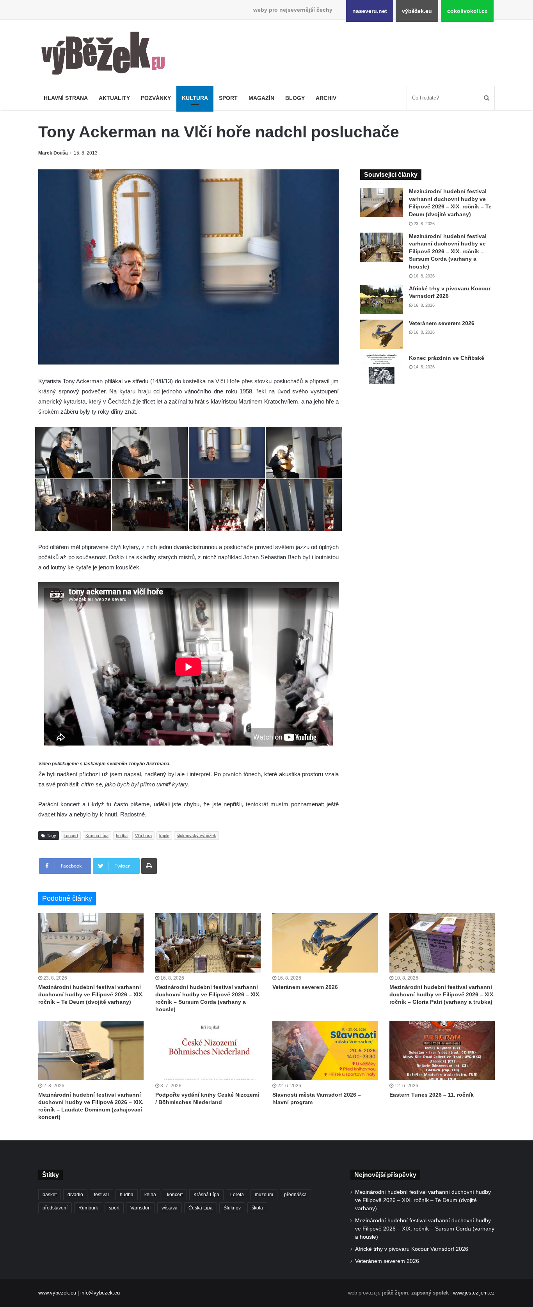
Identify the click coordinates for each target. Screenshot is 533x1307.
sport (114, 1208)
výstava (170, 1208)
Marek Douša (53, 153)
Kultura (195, 98)
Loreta (237, 1194)
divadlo (75, 1194)
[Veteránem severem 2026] (381, 334)
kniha (150, 1194)
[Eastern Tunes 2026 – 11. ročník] (442, 1050)
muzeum (264, 1194)
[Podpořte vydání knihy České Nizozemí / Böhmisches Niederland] (208, 1050)
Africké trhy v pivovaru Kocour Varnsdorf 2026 (411, 1249)
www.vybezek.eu (57, 1293)
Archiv (326, 98)
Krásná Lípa (96, 835)
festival (101, 1194)
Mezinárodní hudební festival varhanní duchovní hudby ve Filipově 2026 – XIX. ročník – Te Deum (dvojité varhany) (91, 994)
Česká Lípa (200, 1208)
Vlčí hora (143, 835)
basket (50, 1194)
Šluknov (232, 1208)
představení (55, 1208)
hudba (122, 835)
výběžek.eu (417, 11)
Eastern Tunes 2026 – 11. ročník (431, 1095)
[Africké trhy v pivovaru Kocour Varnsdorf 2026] (381, 299)
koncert (71, 835)
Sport (228, 98)
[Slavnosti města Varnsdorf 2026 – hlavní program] (325, 1050)
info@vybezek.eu (100, 1293)
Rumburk (88, 1208)
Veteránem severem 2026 (441, 323)
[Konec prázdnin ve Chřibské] (381, 369)
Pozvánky (156, 98)
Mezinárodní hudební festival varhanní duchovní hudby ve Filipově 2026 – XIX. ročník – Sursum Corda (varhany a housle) (448, 251)
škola (257, 1208)
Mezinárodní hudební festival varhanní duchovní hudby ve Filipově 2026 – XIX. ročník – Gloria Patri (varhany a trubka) (442, 994)
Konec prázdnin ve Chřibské (446, 358)
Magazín (261, 98)
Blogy (295, 98)
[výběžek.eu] (106, 54)
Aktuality (114, 98)
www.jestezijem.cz (474, 1293)
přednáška (295, 1194)
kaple (164, 835)
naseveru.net (369, 11)
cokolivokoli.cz (467, 11)
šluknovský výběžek (196, 835)
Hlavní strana (66, 98)
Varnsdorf (140, 1208)
